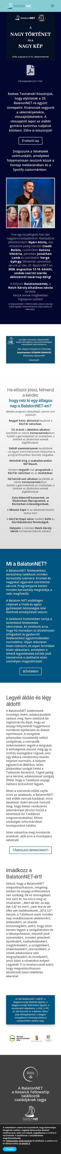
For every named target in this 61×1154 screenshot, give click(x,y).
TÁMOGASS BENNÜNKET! (30, 850)
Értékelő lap (30, 141)
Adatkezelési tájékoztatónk (19, 1140)
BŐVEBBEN (30, 671)
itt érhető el (24, 1143)
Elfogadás (10, 1149)
